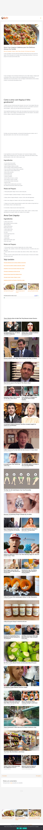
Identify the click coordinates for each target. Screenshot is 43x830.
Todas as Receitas (21, 51)
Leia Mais (24, 828)
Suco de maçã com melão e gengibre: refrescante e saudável (14, 265)
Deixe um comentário (7, 51)
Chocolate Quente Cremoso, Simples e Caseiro (12, 277)
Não (20, 828)
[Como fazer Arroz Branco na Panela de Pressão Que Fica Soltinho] (21, 286)
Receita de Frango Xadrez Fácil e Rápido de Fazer (13, 274)
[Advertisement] (21, 8)
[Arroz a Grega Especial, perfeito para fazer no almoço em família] (33, 286)
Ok (17, 828)
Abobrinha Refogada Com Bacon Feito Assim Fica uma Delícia (8, 818)
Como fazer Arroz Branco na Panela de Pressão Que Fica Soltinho (20, 291)
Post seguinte (39, 775)
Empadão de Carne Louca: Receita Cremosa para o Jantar (14, 268)
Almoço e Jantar (15, 51)
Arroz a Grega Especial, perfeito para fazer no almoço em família (34, 818)
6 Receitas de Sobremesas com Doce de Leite (12, 271)
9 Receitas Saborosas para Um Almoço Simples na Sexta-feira (15, 262)
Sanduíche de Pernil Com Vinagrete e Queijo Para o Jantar (14, 280)
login (11, 782)
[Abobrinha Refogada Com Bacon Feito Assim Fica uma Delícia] (9, 286)
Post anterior (4, 775)
